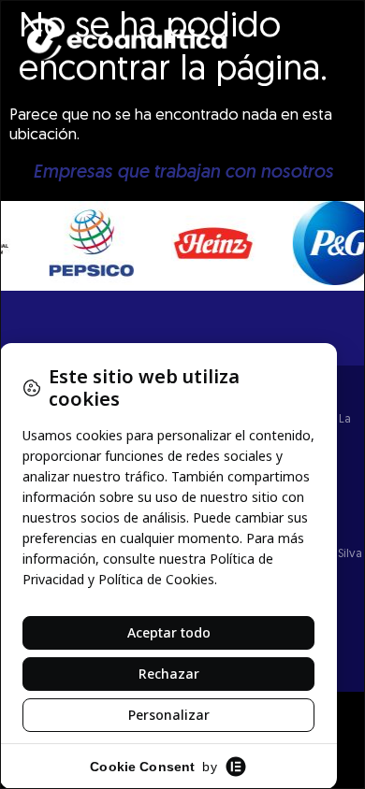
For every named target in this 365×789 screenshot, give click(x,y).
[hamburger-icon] (344, 49)
